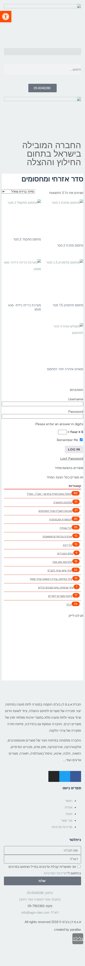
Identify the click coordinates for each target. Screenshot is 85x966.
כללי (68, 604)
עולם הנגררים (65, 553)
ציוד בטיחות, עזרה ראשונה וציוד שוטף (51, 579)
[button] (42, 51)
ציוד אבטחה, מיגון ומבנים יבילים (55, 587)
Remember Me (68, 440)
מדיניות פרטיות (62, 827)
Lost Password (71, 459)
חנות (69, 814)
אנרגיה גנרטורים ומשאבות (57, 536)
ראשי (68, 801)
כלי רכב (67, 544)
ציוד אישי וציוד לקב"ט (59, 570)
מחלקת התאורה (62, 502)
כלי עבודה (65, 527)
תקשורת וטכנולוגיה (60, 519)
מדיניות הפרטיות (55, 873)
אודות (68, 807)
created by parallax (67, 929)
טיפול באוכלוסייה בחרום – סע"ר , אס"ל (49, 493)
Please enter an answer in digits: (59, 424)
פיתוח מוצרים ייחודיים (60, 596)
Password (75, 412)
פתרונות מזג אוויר (62, 562)
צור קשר (66, 820)
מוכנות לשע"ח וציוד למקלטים (55, 510)
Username (75, 399)
